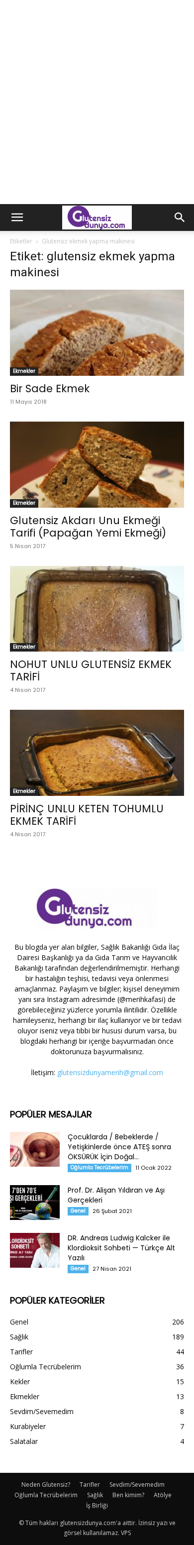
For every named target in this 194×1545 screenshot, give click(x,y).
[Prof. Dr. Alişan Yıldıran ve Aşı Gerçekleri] (35, 1202)
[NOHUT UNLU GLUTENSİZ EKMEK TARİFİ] (97, 609)
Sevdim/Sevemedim (137, 1484)
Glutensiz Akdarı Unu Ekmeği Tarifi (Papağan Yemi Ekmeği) (88, 526)
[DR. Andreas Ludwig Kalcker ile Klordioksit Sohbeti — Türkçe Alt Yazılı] (35, 1250)
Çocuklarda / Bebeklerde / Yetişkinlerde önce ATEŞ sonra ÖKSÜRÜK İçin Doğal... (119, 1147)
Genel (78, 1210)
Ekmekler (24, 371)
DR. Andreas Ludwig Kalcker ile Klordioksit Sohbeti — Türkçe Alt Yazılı (121, 1248)
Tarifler (90, 1484)
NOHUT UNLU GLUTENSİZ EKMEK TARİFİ (91, 670)
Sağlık (95, 1495)
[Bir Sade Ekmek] (97, 333)
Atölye (163, 1495)
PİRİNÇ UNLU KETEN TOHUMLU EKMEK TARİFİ (87, 814)
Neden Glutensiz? (45, 1484)
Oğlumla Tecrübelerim (99, 1167)
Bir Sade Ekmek (50, 388)
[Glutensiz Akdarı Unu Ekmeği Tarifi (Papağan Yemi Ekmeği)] (97, 465)
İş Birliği (97, 1505)
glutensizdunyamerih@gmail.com (110, 1072)
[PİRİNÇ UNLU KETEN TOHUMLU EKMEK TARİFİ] (97, 753)
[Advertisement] (97, 102)
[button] (17, 217)
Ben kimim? (128, 1495)
